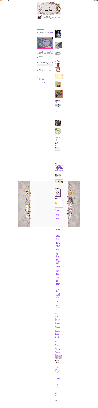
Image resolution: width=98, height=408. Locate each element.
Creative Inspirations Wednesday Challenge (57, 316)
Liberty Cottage (57, 260)
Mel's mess (57, 269)
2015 (56, 383)
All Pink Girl (57, 213)
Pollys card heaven (58, 285)
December (57, 369)
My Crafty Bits (57, 270)
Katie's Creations (57, 256)
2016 (56, 368)
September (57, 370)
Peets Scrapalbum (58, 283)
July (56, 372)
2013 (56, 385)
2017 (56, 367)
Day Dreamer (57, 241)
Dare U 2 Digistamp (57, 319)
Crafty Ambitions (57, 235)
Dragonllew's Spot (58, 242)
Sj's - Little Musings (58, 293)
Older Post (51, 82)
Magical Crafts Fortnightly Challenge (57, 326)
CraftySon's (57, 238)
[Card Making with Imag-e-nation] (57, 186)
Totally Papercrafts (57, 352)
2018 (56, 366)
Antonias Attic (57, 215)
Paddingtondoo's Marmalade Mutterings (58, 280)
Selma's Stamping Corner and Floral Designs (58, 290)
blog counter (56, 400)
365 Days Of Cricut (58, 210)
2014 (56, 384)
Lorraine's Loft (57, 265)
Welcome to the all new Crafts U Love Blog (58, 305)
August (57, 371)
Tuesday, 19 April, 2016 (41, 73)
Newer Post (38, 82)
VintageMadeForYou (57, 102)
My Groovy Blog (57, 273)
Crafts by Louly (57, 234)
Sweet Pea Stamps (58, 294)
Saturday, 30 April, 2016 (41, 79)
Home (45, 82)
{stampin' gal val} (58, 310)
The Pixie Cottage (57, 345)
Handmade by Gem (58, 245)
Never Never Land (58, 276)
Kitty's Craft (57, 259)
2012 (56, 386)
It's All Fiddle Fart (58, 248)
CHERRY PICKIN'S (58, 229)
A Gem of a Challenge (57, 313)
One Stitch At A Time (57, 327)
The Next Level (57, 300)
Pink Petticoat (57, 284)
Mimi (39, 69)
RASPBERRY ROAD (56, 396)
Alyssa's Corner (57, 214)
